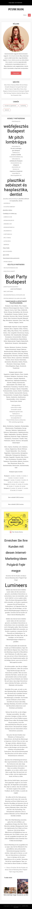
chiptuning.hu (8, 234)
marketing (23, 105)
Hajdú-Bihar (16, 89)
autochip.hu (7, 241)
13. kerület (12, 484)
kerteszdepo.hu (16, 146)
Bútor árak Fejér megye (10, 895)
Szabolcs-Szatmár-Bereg (18, 93)
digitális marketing (13, 62)
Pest (5, 93)
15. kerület (25, 484)
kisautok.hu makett (9, 271)
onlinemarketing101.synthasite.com (14, 295)
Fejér (22, 87)
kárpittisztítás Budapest (11, 286)
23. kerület (19, 490)
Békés (18, 85)
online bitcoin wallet (16, 407)
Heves (22, 89)
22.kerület (13, 490)
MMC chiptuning (8, 291)
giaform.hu (7, 203)
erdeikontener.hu (9, 227)
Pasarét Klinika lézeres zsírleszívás (16, 420)
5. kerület (15, 478)
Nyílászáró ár (16, 413)
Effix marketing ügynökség (16, 422)
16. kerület (9, 486)
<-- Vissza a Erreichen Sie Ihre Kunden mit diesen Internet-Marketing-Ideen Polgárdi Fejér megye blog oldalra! (16, 869)
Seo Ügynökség (7, 251)
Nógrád (27, 91)
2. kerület (17, 476)
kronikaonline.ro (9, 220)
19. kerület (12, 488)
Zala (20, 95)
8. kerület (17, 480)
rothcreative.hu (16, 158)
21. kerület (25, 488)
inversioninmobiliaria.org (16, 156)
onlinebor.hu (8, 230)
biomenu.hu (16, 169)
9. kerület (23, 480)
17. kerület (16, 486)
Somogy (9, 93)
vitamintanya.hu (16, 121)
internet (7, 110)
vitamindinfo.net (16, 167)
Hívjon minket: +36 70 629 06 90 (15, 2)
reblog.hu (15, 198)
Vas (12, 95)
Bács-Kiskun (7, 85)
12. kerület (21, 482)
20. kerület (18, 488)
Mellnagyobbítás (16, 405)
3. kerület (23, 476)
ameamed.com (8, 223)
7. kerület (11, 480)
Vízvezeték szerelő (16, 409)
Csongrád (18, 87)
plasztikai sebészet (8, 198)
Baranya (13, 85)
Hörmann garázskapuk (16, 415)
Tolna (26, 93)
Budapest (12, 87)
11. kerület (15, 482)
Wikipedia (6, 244)
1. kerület (12, 476)
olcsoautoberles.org (16, 163)
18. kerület (22, 486)
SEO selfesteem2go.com (11, 267)
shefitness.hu (16, 152)
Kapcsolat (16, 73)
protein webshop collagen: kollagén (15, 298)
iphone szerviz (8, 261)
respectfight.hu (16, 173)
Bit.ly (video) (7, 237)
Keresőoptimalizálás (14, 56)
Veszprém (16, 95)
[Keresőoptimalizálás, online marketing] (16, 9)
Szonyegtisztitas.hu (16, 417)
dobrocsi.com (8, 217)
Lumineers (16, 598)
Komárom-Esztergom (19, 91)
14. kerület (18, 484)
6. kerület (21, 478)
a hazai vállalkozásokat (13, 60)
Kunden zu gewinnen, (10, 105)
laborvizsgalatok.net (16, 175)
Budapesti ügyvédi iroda (16, 411)
